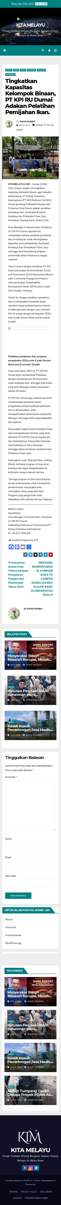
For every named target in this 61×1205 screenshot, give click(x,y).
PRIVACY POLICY (29, 1192)
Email (8, 857)
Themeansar (30, 1184)
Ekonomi (31, 70)
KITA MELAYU (30, 25)
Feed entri (10, 927)
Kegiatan (41, 70)
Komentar (11, 777)
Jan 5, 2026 (16, 1067)
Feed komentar (13, 935)
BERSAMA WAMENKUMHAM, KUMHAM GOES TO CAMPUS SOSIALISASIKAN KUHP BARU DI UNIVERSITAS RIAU (42, 578)
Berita (8, 70)
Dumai (23, 70)
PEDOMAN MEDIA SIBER (36, 1198)
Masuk (8, 919)
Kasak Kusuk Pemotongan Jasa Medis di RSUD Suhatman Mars (29, 730)
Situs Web (10, 876)
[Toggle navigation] (55, 50)
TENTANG (13, 1192)
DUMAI (39, 125)
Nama (8, 839)
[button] (43, 50)
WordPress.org (13, 943)
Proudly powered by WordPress (19, 1180)
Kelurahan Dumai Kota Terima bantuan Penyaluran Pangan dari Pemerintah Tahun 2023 (18, 574)
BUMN (16, 70)
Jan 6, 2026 (16, 1034)
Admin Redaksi (27, 121)
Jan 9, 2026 (16, 1001)
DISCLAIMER (46, 1192)
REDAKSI (17, 1198)
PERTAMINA (10, 74)
